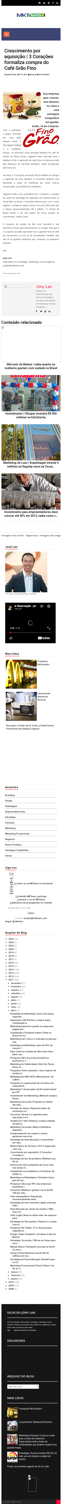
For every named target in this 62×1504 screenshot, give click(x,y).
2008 (11, 1289)
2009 (11, 1285)
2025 (11, 939)
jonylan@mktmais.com (35, 918)
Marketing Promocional (17, 833)
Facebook (25, 81)
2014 (11, 969)
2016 (11, 963)
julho (14, 1000)
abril (13, 1010)
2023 (11, 942)
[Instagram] (39, 2)
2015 (11, 966)
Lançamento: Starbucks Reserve (44, 696)
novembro (16, 986)
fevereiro (16, 1275)
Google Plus (41, 81)
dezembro (16, 983)
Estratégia (10, 817)
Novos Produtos (13, 844)
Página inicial (32, 535)
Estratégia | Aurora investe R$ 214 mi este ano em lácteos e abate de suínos (38, 1456)
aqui (12, 1330)
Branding (10, 795)
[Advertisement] (23, 758)
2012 (11, 976)
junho (14, 1003)
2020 (11, 949)
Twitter (12, 81)
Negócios (10, 839)
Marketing (10, 828)
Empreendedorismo (15, 811)
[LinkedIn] (57, 2)
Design (8, 800)
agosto (15, 997)
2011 (11, 979)
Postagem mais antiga (50, 535)
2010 (11, 1282)
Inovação (10, 822)
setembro (16, 993)
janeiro (15, 1278)
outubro (15, 990)
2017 (11, 959)
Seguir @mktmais (14, 921)
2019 (11, 952)
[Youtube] (44, 2)
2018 (11, 956)
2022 (11, 945)
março (14, 1272)
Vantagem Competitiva (16, 850)
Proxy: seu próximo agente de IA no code (28, 1466)
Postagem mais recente (12, 535)
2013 (11, 973)
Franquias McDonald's (30, 1408)
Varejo (8, 855)
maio (14, 1007)
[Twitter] (49, 2)
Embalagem (11, 806)
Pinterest (27, 87)
